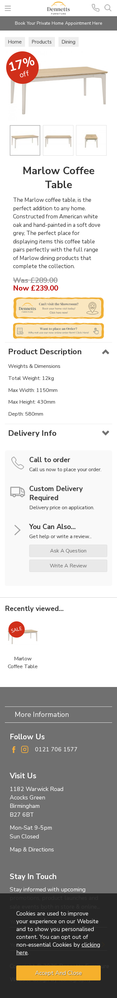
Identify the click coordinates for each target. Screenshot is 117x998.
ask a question (68, 550)
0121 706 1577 (56, 749)
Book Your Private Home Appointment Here (58, 23)
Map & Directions (32, 849)
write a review (68, 565)
